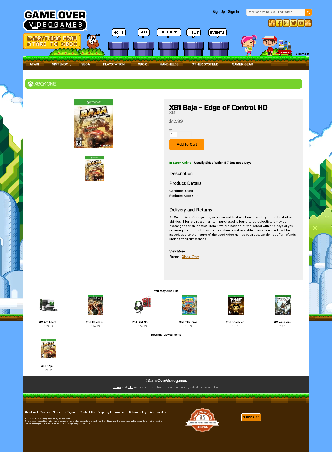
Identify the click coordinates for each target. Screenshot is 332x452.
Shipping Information (112, 412)
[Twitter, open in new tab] (293, 23)
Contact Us (87, 412)
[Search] (308, 12)
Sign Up (219, 11)
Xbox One (190, 257)
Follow (117, 387)
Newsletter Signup (64, 412)
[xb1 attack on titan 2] (95, 305)
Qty (170, 129)
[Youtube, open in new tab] (301, 23)
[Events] (219, 35)
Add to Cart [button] (187, 144)
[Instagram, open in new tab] (286, 23)
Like (130, 387)
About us (30, 412)
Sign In (233, 11)
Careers (45, 412)
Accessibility (158, 412)
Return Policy (138, 412)
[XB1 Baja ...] (48, 348)
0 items (301, 54)
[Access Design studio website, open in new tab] (202, 420)
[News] (193, 35)
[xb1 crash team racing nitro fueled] (189, 305)
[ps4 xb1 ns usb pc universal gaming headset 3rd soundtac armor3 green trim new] (142, 305)
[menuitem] (36, 64)
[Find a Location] (169, 35)
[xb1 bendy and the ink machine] (236, 305)
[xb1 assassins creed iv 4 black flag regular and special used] (283, 305)
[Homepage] (58, 19)
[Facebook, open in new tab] (279, 23)
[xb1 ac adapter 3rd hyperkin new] (48, 305)
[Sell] (144, 35)
